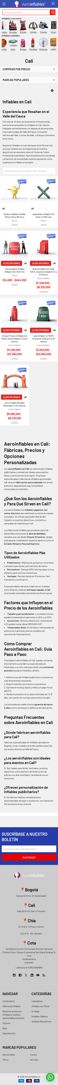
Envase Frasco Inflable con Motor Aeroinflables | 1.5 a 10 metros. (14, 338)
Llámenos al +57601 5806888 (29, 967)
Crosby (33, 1054)
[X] (26, 975)
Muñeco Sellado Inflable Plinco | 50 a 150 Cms (14, 215)
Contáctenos (9, 1001)
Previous (4, 27)
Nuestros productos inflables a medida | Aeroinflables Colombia (13, 1014)
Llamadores (37, 1001)
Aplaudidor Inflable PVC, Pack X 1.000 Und (43, 215)
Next (53, 27)
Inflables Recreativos (42, 1021)
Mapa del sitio (9, 1033)
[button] (52, 90)
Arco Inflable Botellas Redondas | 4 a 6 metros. (14, 404)
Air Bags (35, 1011)
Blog (5, 1028)
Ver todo (34, 1059)
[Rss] (43, 975)
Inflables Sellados (40, 1016)
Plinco (5, 1059)
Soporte (6, 1023)
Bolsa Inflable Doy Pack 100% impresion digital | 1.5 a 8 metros (43, 272)
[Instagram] (14, 975)
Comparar (3, 208)
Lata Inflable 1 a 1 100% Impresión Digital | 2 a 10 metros (43, 338)
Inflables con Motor (41, 1006)
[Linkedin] (31, 975)
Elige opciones (11, 263)
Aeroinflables (9, 1054)
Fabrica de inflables (12, 1006)
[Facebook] (20, 975)
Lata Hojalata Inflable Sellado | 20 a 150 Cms (15, 270)
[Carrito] (53, 4)
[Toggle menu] (4, 4)
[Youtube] (37, 975)
